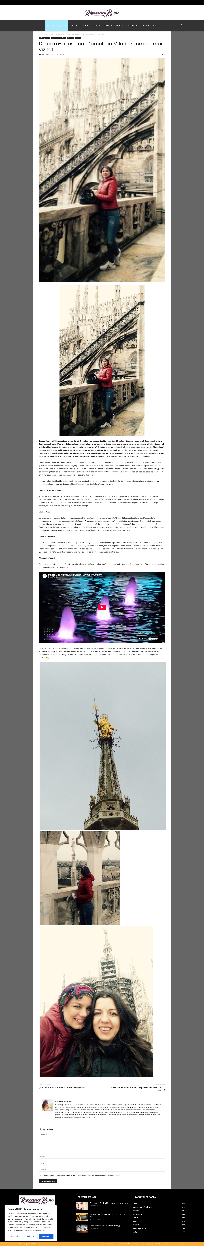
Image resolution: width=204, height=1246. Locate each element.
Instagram (149, 1244)
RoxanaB (78, 38)
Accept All (46, 1236)
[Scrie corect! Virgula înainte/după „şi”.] (82, 1229)
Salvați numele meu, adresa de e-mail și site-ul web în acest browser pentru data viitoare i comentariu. (80, 1176)
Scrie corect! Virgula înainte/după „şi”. (105, 1226)
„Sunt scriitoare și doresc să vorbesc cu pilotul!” (62, 1087)
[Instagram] (25, 2)
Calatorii (130, 25)
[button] (182, 26)
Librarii (107, 25)
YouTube (182, 1244)
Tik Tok (174, 1244)
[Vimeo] (33, 2)
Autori (83, 25)
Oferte (144, 25)
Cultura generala (60, 35)
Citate (95, 25)
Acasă (41, 35)
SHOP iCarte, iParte (56, 25)
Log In (142, 1244)
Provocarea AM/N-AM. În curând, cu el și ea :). (109, 1203)
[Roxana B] (102, 12)
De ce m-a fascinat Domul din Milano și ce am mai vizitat (100, 46)
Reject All (30, 1236)
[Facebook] (21, 2)
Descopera (49, 35)
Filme (118, 25)
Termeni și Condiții (124, 1244)
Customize (15, 1236)
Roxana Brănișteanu (46, 54)
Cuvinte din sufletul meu (58, 38)
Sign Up (135, 1244)
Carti (72, 25)
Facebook (166, 1244)
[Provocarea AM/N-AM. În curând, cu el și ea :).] (82, 1206)
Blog (155, 25)
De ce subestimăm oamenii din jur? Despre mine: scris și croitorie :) (138, 1089)
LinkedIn (158, 1244)
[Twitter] (29, 2)
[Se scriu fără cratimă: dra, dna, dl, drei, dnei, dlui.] (82, 1217)
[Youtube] (36, 2)
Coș (103, 1244)
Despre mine (111, 1244)
